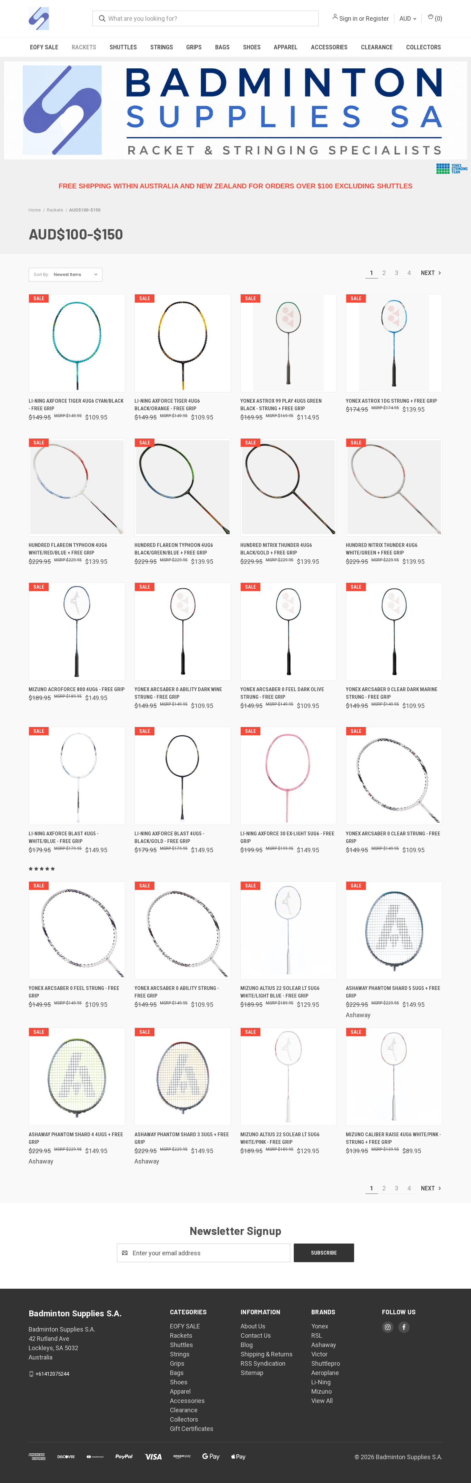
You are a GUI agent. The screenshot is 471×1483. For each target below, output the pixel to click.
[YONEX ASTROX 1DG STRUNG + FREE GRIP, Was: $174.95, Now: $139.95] (394, 343)
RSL (316, 1335)
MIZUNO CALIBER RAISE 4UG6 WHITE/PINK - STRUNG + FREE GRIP (393, 1138)
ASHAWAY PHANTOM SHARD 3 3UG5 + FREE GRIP (181, 1138)
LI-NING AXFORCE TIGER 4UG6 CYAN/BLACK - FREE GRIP (76, 405)
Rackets (84, 47)
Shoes (252, 47)
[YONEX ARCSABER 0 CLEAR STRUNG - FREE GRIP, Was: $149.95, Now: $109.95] (394, 776)
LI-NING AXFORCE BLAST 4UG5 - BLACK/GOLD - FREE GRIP (169, 838)
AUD (406, 18)
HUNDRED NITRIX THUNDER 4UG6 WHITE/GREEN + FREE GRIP (382, 549)
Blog (247, 1344)
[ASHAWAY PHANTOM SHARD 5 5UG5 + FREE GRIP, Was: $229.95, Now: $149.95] (394, 930)
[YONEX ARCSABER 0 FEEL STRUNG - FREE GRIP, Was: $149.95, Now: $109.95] (77, 930)
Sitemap (252, 1372)
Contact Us (256, 1335)
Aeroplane (325, 1372)
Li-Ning (321, 1382)
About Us (253, 1326)
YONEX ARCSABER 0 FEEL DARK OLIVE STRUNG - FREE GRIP (282, 693)
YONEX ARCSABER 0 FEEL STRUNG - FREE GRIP (74, 992)
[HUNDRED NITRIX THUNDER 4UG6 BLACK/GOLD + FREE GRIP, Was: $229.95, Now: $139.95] (288, 487)
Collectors (423, 47)
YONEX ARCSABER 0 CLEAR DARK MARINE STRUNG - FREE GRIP (392, 693)
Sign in (348, 18)
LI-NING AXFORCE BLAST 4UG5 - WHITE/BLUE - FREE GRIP (64, 838)
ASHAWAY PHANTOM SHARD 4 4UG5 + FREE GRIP (76, 1138)
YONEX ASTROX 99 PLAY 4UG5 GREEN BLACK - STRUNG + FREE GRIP (281, 405)
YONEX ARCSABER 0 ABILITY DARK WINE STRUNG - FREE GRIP (178, 693)
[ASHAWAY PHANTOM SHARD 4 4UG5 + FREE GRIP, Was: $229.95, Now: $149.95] (77, 1076)
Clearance (377, 47)
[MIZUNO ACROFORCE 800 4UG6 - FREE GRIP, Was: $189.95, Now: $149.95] (77, 631)
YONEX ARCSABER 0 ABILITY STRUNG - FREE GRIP (176, 992)
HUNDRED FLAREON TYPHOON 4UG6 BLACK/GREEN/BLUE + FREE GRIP (173, 549)
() (437, 18)
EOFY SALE (44, 47)
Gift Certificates (191, 1428)
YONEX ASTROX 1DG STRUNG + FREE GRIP (391, 401)
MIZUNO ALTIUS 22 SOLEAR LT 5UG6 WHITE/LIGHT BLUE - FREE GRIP (280, 992)
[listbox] (77, 274)
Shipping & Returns (267, 1354)
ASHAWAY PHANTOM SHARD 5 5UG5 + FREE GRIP (393, 992)
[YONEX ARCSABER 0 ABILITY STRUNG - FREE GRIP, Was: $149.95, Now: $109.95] (183, 930)
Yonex (319, 1326)
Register (377, 18)
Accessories (329, 47)
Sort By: (41, 274)
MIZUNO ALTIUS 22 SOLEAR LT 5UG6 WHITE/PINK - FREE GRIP (280, 1138)
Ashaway (323, 1344)
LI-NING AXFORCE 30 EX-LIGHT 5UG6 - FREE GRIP (287, 838)
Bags (222, 47)
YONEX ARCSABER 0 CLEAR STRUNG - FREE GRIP (393, 838)
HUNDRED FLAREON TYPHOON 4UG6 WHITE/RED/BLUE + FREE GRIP (68, 549)
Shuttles (123, 47)
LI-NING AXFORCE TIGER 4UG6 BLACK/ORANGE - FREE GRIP (167, 405)
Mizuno (321, 1391)
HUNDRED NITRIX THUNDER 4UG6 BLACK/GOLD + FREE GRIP (276, 549)
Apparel (286, 47)
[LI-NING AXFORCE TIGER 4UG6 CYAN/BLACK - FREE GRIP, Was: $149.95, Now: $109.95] (77, 343)
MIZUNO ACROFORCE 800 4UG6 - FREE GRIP (76, 689)
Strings (161, 47)
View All (322, 1400)
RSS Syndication (263, 1363)
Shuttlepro (325, 1363)
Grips (194, 47)
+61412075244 (52, 1374)
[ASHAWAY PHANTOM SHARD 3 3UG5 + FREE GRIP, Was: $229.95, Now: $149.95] (183, 1076)
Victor (319, 1354)
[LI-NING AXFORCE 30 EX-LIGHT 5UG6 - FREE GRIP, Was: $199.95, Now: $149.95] (288, 776)
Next (428, 272)
